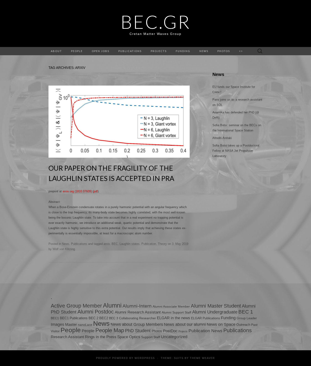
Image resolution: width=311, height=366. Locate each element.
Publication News (205, 330)
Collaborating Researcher (137, 318)
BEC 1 (245, 312)
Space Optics (128, 337)
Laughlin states (130, 244)
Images (57, 324)
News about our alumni (185, 324)
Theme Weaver (202, 358)
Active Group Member (76, 306)
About (56, 51)
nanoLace (85, 325)
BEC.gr (156, 22)
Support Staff (150, 337)
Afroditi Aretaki (222, 138)
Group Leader (247, 318)
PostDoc (170, 331)
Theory (162, 244)
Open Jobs (100, 51)
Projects (159, 51)
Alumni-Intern (137, 305)
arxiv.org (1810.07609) (77, 191)
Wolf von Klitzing (64, 249)
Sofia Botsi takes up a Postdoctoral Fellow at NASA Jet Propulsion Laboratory (235, 151)
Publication (148, 244)
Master (71, 324)
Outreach (243, 325)
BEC (115, 244)
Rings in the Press (100, 337)
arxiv (107, 244)
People (77, 51)
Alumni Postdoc (95, 312)
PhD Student (138, 330)
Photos (223, 51)
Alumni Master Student (216, 306)
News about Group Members (137, 324)
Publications (130, 51)
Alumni (112, 305)
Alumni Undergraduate (214, 311)
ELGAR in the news (173, 318)
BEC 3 (113, 318)
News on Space (221, 324)
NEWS (203, 51)
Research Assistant (67, 337)
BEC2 (103, 318)
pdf (96, 191)
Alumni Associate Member (171, 306)
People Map (109, 330)
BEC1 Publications (74, 318)
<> (241, 51)
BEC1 (55, 318)
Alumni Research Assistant (138, 312)
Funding (183, 51)
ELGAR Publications (205, 318)
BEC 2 (93, 318)
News (65, 244)
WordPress (145, 358)
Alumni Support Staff (176, 312)
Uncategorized (174, 336)
